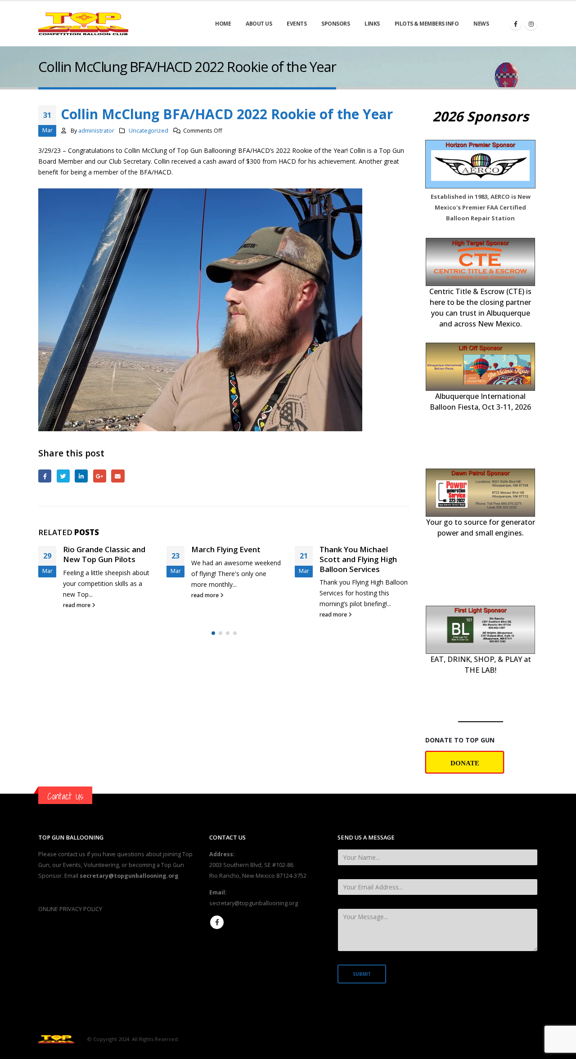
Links (372, 23)
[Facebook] (515, 24)
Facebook (44, 476)
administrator (96, 130)
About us (259, 23)
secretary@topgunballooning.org (253, 903)
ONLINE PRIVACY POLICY (70, 909)
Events (296, 23)
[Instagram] (531, 24)
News (481, 23)
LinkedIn (81, 476)
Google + (99, 476)
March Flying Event (97, 549)
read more (77, 595)
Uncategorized (148, 130)
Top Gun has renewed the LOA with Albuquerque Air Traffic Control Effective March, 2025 (364, 569)
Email (117, 476)
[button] (213, 653)
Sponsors (335, 23)
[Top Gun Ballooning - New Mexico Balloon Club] (83, 24)
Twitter (63, 476)
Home (223, 23)
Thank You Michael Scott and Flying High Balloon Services (230, 559)
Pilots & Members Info (427, 23)
